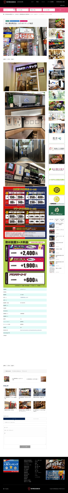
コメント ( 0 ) (14, 418)
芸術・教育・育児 (37, 466)
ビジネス (36, 475)
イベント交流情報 (50, 1)
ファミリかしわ (26, 463)
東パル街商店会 (26, 469)
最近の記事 (51, 219)
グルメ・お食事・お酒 (38, 460)
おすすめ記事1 (57, 220)
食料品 (36, 463)
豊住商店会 (25, 478)
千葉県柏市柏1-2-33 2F (24, 297)
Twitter (3, 488)
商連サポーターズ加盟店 (27, 481)
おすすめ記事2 (62, 220)
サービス (36, 469)
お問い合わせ (62, 5)
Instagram (6, 488)
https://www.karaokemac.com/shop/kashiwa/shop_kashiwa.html (31, 330)
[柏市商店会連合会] (34, 489)
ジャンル (43, 1)
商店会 (37, 1)
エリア (32, 1)
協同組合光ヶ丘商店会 (27, 480)
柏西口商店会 (26, 475)
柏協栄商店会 (26, 472)
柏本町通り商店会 (26, 466)
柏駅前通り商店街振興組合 (28, 460)
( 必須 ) (6, 427)
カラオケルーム (18, 371)
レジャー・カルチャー (38, 472)
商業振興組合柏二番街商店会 (28, 461)
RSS (7, 488)
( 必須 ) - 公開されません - (9, 430)
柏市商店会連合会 (55, 488)
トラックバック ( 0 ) (36, 418)
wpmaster (9, 371)
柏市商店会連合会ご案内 (60, 1)
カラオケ (14, 371)
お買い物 (36, 461)
